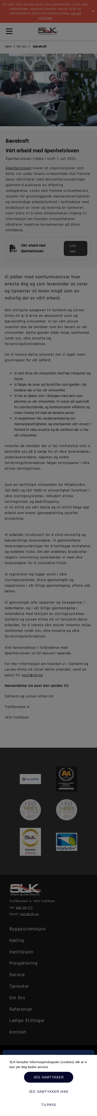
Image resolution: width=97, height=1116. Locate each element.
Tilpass (48, 1105)
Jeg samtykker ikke (49, 1091)
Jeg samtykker (48, 1077)
